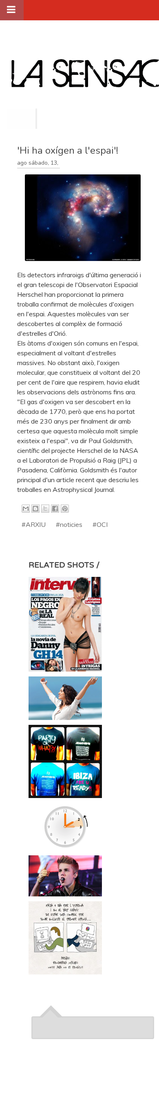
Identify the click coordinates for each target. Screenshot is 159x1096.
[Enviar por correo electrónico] (26, 509)
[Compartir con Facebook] (55, 509)
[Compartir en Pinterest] (65, 509)
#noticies (69, 524)
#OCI (100, 524)
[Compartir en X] (45, 509)
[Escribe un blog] (35, 509)
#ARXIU (34, 524)
